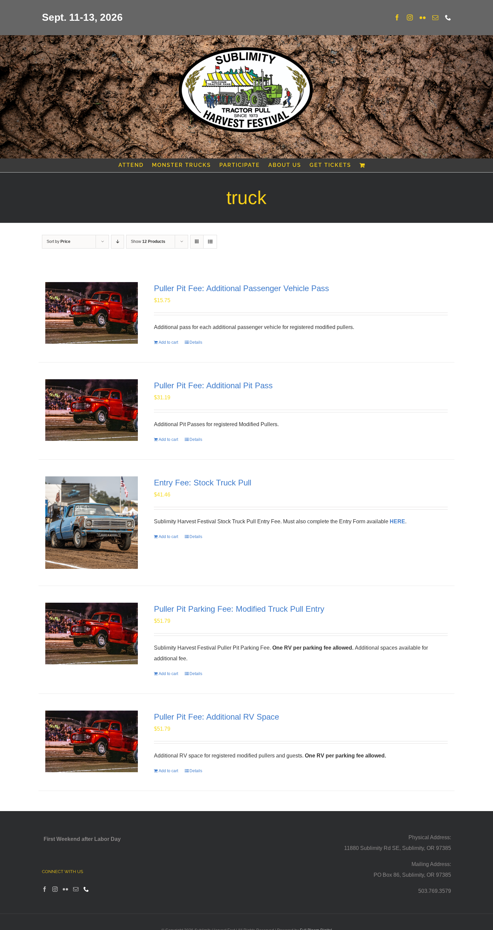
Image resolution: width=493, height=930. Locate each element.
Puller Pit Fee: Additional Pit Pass (213, 385)
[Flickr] (65, 889)
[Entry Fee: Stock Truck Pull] (91, 522)
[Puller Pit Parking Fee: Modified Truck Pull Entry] (91, 633)
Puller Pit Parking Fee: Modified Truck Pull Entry (239, 608)
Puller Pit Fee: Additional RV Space (216, 716)
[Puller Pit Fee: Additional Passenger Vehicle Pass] (91, 313)
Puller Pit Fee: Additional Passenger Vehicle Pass (241, 288)
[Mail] (75, 889)
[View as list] (210, 241)
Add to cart (168, 342)
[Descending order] (117, 242)
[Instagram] (55, 889)
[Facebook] (44, 889)
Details (195, 342)
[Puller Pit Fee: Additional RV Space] (91, 741)
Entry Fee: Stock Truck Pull (202, 482)
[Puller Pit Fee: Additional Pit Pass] (91, 410)
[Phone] (86, 889)
